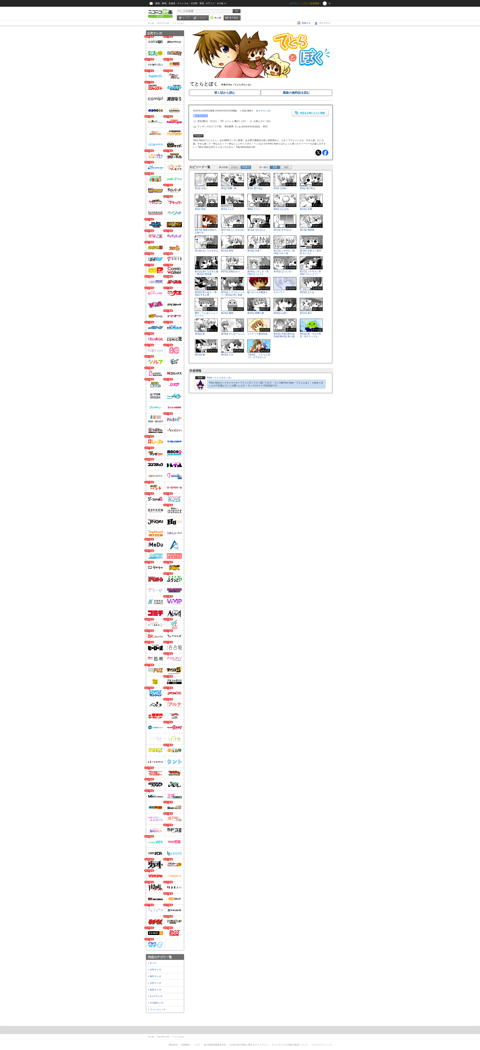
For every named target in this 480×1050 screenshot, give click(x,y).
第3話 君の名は (255, 188)
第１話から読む (224, 92)
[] (263, 110)
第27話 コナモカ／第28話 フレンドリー (310, 272)
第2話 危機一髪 (228, 188)
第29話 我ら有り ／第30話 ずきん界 (206, 293)
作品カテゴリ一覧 (160, 957)
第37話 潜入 (306, 313)
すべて (153, 963)
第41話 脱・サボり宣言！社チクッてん (310, 335)
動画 (157, 3)
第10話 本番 (306, 209)
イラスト (201, 17)
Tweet (318, 153)
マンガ (217, 17)
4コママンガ (156, 996)
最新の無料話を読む (296, 92)
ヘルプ (197, 1044)
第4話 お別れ (280, 188)
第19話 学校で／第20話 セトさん (310, 251)
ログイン (294, 3)
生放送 (172, 3)
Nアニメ (210, 3)
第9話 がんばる (281, 209)
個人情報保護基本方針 (215, 1044)
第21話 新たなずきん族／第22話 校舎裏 (206, 272)
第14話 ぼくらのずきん (206, 250)
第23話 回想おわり (230, 271)
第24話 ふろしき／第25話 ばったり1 (257, 272)
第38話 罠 (200, 334)
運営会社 (173, 1044)
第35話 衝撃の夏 (255, 313)
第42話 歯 (200, 354)
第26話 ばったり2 (283, 271)
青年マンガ (155, 976)
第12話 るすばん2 (283, 230)
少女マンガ (155, 983)
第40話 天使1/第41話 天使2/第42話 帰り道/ (284, 335)
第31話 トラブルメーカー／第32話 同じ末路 (232, 293)
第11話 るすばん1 (256, 230)
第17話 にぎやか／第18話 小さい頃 (284, 251)
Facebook (325, 153)
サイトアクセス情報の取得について (290, 1044)
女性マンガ (155, 989)
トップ (185, 17)
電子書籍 (233, 17)
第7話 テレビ (227, 209)
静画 (164, 3)
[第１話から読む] (260, 77)
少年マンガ (155, 969)
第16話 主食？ (254, 250)
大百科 (194, 3)
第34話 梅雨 (227, 313)
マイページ (324, 23)
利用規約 (185, 1044)
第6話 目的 (200, 209)
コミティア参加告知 (257, 334)
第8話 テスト (253, 209)
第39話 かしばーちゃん (232, 334)
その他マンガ (156, 1002)
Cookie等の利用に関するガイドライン (249, 1044)
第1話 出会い (201, 188)
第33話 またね (307, 292)
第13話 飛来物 (307, 230)
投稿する (306, 23)
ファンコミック (158, 1009)
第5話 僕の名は (307, 188)
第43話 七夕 (227, 354)
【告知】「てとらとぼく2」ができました (258, 355)
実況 (202, 3)
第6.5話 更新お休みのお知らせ (206, 231)
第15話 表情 (227, 250)
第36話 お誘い (281, 313)
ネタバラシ (279, 292)
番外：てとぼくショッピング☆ (206, 314)
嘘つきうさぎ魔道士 (257, 292)
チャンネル (183, 3)
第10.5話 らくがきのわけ (232, 231)
